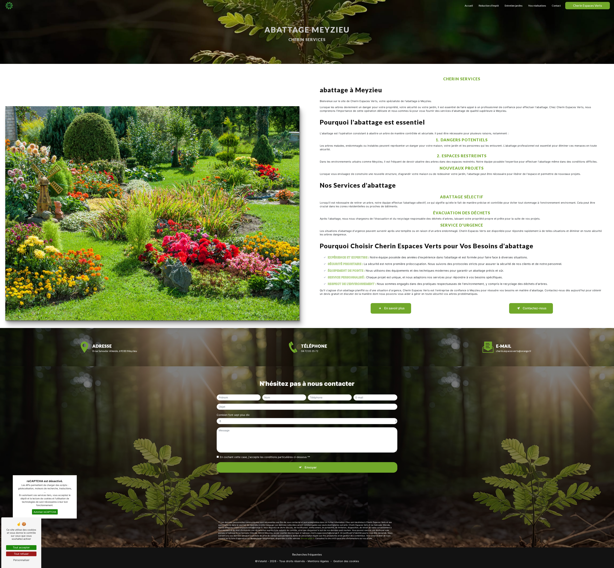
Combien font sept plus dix (233, 414)
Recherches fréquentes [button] (307, 554)
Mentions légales (318, 561)
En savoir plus (394, 308)
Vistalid (262, 561)
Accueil (469, 5)
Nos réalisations (537, 5)
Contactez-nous (534, 308)
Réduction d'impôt (489, 5)
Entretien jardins (514, 5)
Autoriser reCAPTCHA (45, 512)
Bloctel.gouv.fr (307, 538)
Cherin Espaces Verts (587, 5)
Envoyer (311, 467)
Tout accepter (21, 547)
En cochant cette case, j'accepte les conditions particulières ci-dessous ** (265, 457)
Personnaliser (21, 560)
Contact (556, 5)
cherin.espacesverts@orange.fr (513, 350)
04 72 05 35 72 (309, 350)
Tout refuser (21, 553)
